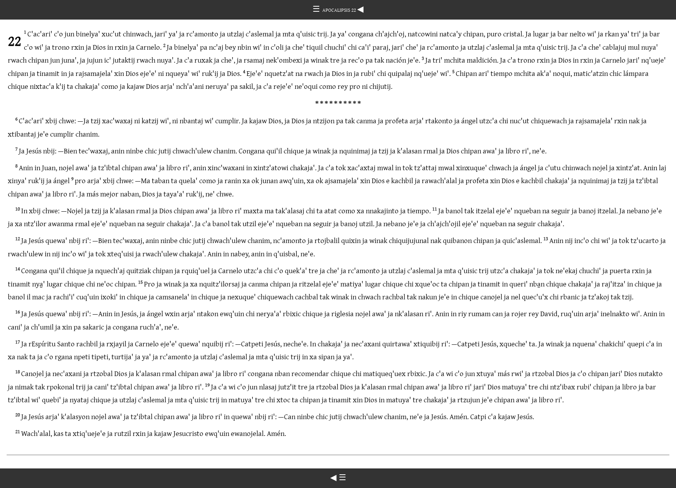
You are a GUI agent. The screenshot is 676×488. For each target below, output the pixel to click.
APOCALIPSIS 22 (339, 10)
